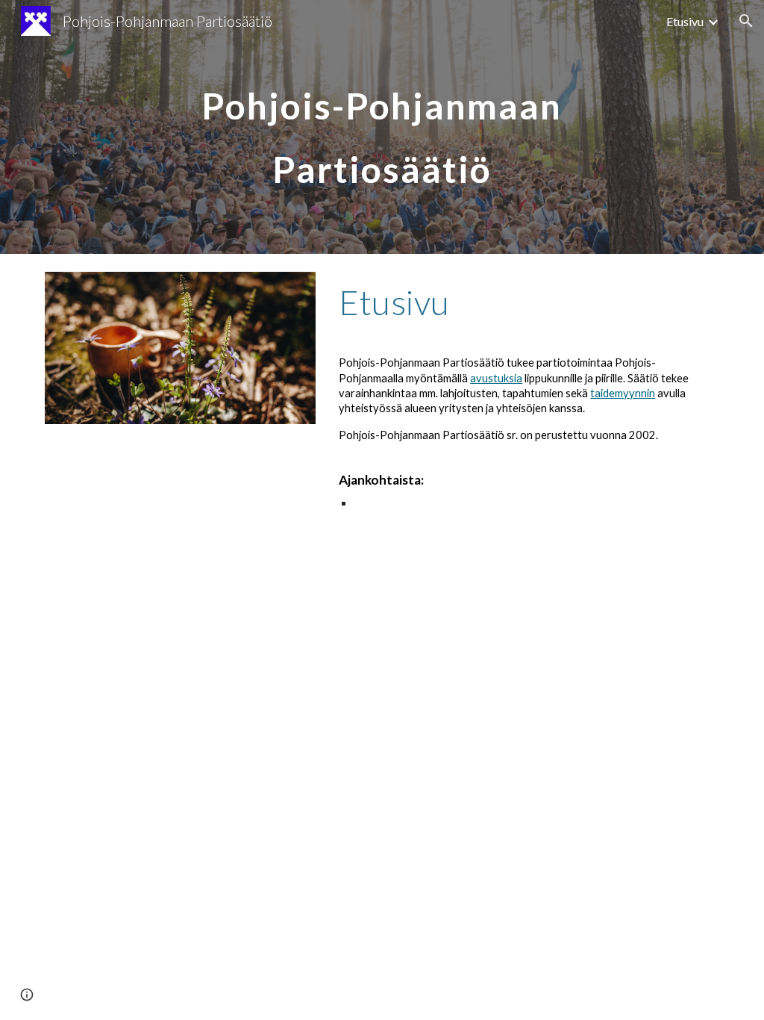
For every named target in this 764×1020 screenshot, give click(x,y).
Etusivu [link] (685, 21)
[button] (746, 21)
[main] (382, 127)
